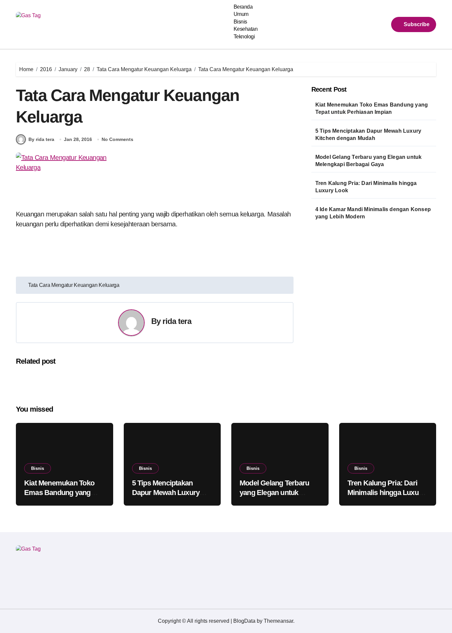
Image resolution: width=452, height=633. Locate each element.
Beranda (243, 7)
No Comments (117, 139)
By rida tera (41, 139)
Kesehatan (246, 29)
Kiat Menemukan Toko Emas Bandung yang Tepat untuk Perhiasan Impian (371, 108)
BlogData (244, 621)
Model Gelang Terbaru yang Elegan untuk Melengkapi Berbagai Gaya (368, 160)
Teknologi (244, 36)
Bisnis (240, 21)
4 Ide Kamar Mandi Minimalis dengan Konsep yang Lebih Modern (373, 212)
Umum (241, 14)
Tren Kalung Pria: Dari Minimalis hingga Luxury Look (366, 186)
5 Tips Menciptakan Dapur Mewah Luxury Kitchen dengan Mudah (368, 134)
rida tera (176, 321)
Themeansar (278, 621)
